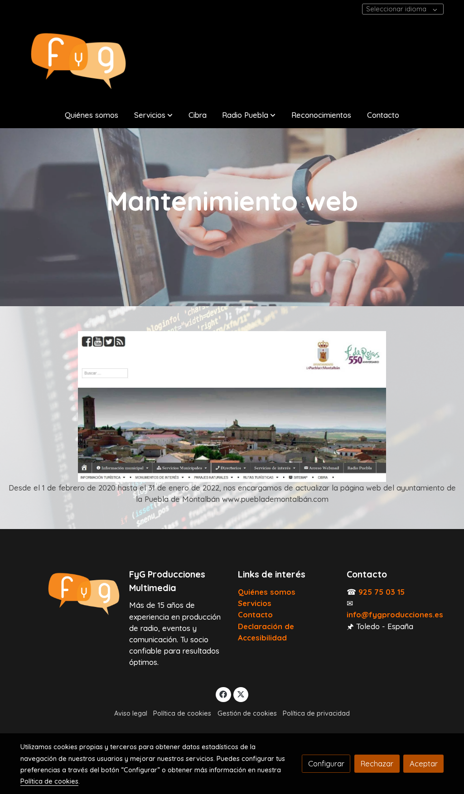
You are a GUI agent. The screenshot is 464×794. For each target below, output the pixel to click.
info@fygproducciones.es (395, 614)
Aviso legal (130, 713)
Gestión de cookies (247, 713)
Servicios (254, 603)
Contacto (255, 614)
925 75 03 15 (381, 592)
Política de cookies (182, 713)
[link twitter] (241, 694)
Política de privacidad (316, 713)
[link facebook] (223, 694)
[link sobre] (69, 594)
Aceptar (424, 763)
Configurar (326, 763)
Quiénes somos (266, 592)
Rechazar (376, 763)
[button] (153, 114)
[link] (78, 61)
